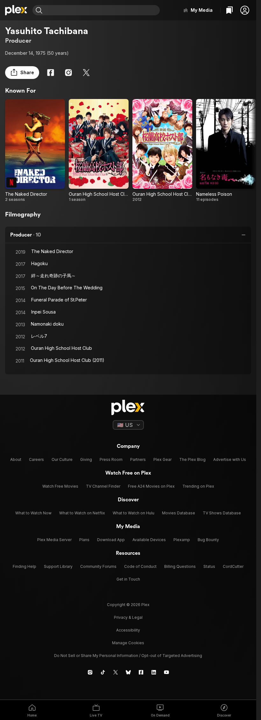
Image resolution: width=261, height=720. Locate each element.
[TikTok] (102, 672)
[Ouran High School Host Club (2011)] (99, 150)
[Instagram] (68, 72)
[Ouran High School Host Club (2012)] (162, 150)
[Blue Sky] (128, 672)
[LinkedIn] (153, 672)
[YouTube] (166, 672)
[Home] (16, 10)
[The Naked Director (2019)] (35, 150)
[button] (244, 10)
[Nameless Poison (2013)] (226, 150)
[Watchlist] (229, 10)
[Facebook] (50, 72)
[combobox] (102, 10)
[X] (86, 72)
